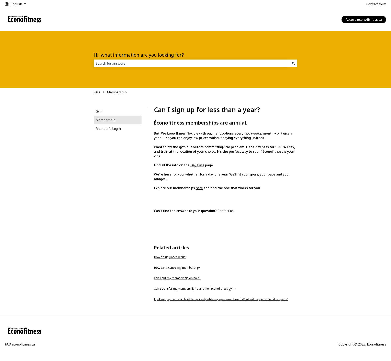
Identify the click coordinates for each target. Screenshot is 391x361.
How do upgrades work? (170, 257)
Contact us (225, 211)
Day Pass (197, 165)
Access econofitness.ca (364, 19)
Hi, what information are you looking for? (139, 55)
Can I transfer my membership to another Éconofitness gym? (195, 288)
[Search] (293, 63)
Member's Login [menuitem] (108, 128)
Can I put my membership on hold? (177, 278)
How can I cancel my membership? (177, 267)
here (199, 188)
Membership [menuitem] (105, 120)
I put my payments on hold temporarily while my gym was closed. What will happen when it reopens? (221, 299)
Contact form (376, 4)
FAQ (97, 92)
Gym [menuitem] (99, 111)
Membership (117, 92)
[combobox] (192, 63)
